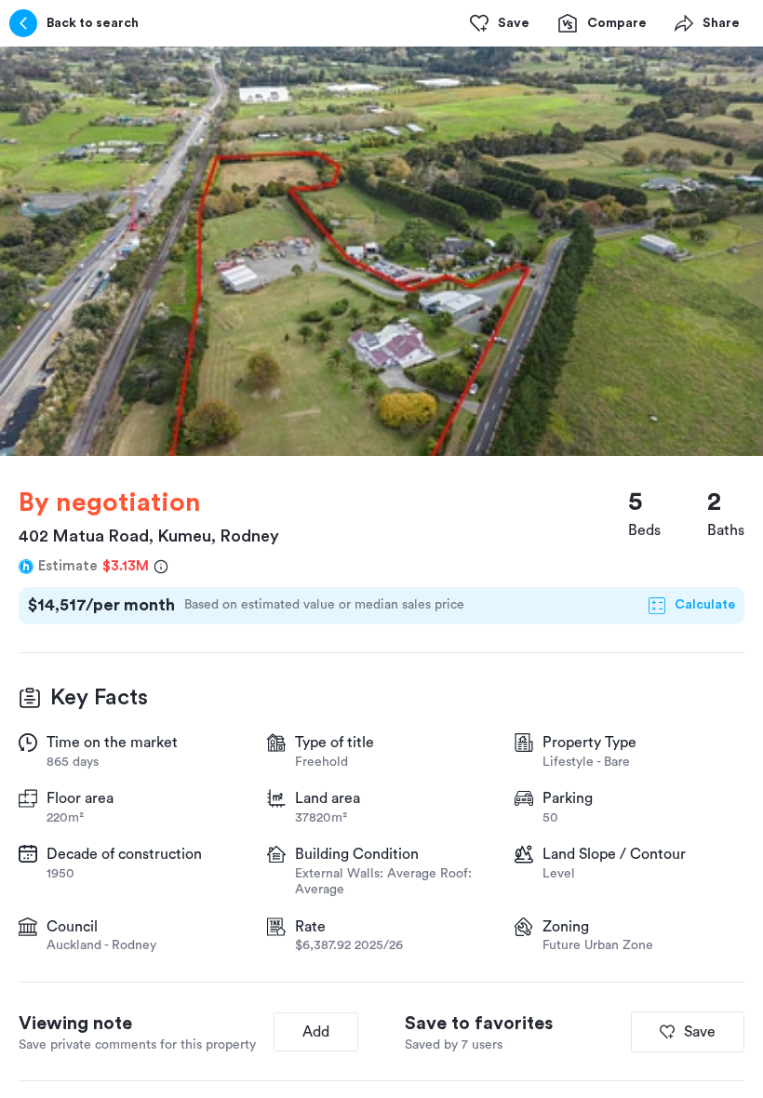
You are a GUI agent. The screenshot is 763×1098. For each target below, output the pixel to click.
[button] (381, 251)
